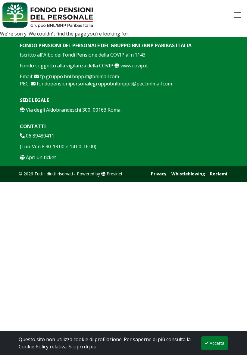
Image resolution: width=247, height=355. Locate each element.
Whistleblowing (188, 174)
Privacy (159, 174)
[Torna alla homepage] (47, 15)
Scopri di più (82, 346)
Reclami (218, 174)
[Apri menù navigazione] (238, 15)
